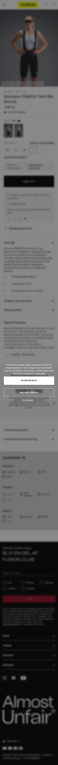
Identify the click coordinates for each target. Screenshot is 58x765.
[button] (29, 400)
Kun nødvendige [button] (29, 392)
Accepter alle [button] (29, 380)
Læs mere (40, 373)
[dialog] (29, 382)
